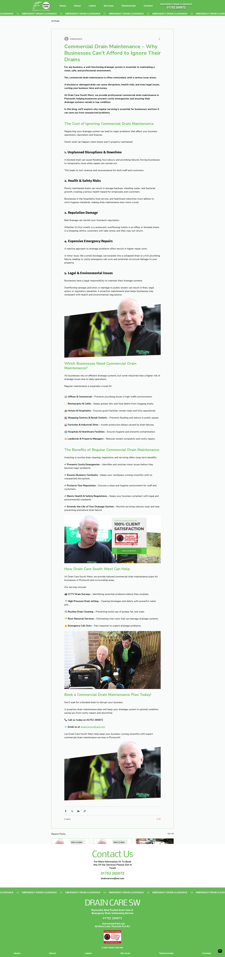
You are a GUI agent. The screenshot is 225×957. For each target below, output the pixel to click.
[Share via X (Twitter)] (72, 811)
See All (171, 833)
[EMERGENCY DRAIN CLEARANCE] (112, 13)
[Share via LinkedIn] (78, 811)
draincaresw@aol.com (113, 923)
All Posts (55, 21)
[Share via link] (84, 811)
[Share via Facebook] (65, 811)
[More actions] (159, 38)
